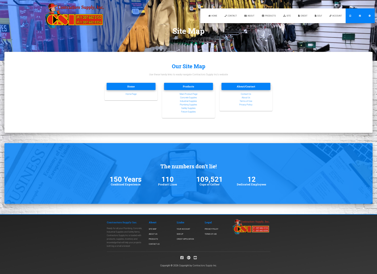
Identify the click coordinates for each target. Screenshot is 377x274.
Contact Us (246, 94)
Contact (232, 16)
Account (337, 16)
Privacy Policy (245, 104)
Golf (319, 16)
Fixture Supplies (188, 112)
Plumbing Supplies (188, 104)
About (250, 16)
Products (270, 16)
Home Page (131, 94)
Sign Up (180, 234)
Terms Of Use (211, 234)
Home (214, 16)
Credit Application (185, 239)
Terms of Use (246, 101)
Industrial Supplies (188, 101)
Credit (303, 16)
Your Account (183, 229)
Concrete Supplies (188, 97)
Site (288, 16)
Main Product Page (188, 94)
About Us (246, 97)
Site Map (152, 229)
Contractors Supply (203, 265)
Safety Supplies (188, 108)
